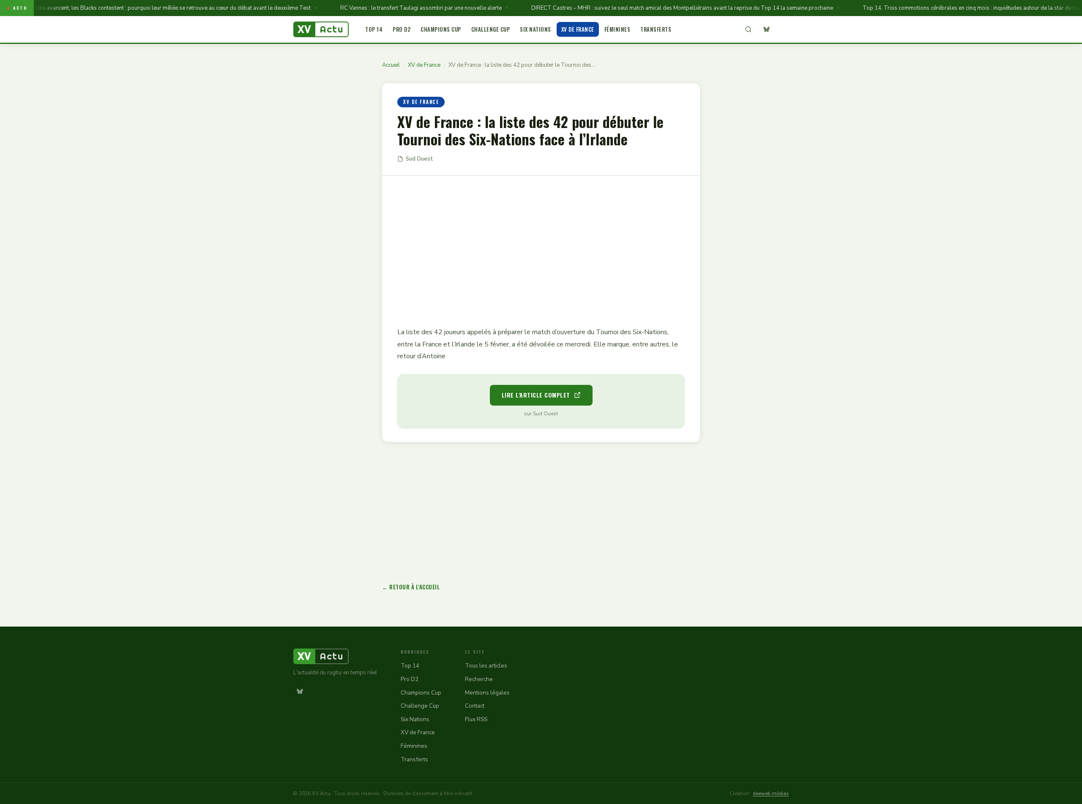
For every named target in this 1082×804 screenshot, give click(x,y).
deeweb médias (771, 793)
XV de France (577, 29)
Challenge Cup (490, 29)
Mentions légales (487, 693)
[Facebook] (782, 29)
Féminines (617, 29)
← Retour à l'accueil (411, 587)
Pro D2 (401, 29)
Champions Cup (441, 29)
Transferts (655, 29)
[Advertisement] (541, 245)
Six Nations (535, 29)
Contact (474, 706)
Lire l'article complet (536, 394)
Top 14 (374, 29)
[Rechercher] (748, 29)
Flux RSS (476, 719)
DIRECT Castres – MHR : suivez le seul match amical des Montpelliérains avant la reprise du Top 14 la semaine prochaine (667, 8)
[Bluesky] (766, 29)
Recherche (479, 679)
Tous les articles (486, 666)
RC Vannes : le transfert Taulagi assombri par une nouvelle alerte (406, 8)
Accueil (391, 65)
